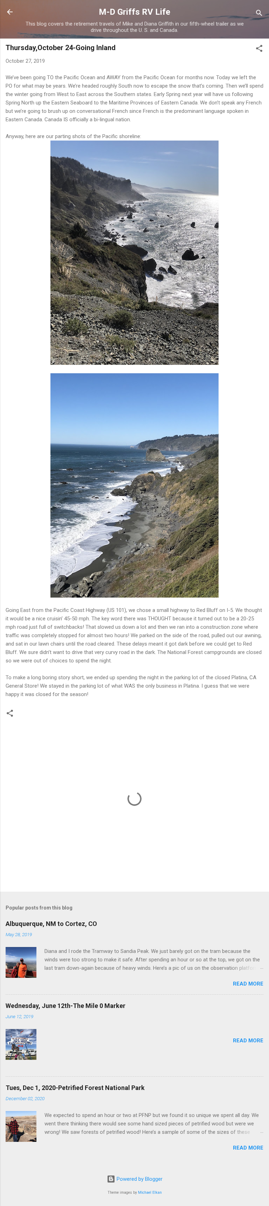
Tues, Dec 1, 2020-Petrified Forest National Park (75, 1087)
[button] (259, 49)
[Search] (259, 14)
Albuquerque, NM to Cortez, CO (51, 923)
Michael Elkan (150, 1192)
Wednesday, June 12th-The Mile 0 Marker (65, 1005)
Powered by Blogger (139, 1179)
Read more (248, 984)
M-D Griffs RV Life (134, 12)
